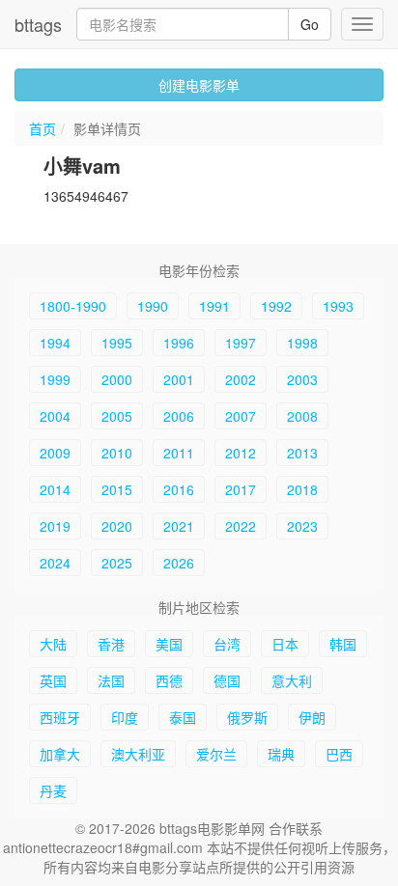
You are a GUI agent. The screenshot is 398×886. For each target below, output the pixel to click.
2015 (116, 489)
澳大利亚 (138, 753)
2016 (178, 489)
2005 (116, 416)
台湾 (227, 643)
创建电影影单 (199, 85)
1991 (214, 306)
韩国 (342, 643)
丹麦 (53, 790)
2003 (302, 379)
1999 (55, 379)
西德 (169, 680)
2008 (302, 416)
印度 (124, 717)
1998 (302, 342)
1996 (178, 342)
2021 (178, 526)
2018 (302, 489)
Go (309, 24)
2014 (55, 489)
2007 (240, 416)
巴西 (339, 753)
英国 (53, 680)
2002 (240, 379)
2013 (302, 452)
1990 (152, 306)
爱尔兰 (216, 753)
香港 (111, 643)
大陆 (53, 643)
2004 (55, 416)
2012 (240, 452)
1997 (240, 342)
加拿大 (60, 753)
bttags (38, 24)
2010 (116, 452)
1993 (338, 306)
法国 (111, 680)
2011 (178, 452)
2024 (55, 562)
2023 (302, 526)
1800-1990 (73, 306)
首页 (42, 128)
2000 (116, 379)
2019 (55, 526)
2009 (55, 452)
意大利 (291, 680)
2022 (240, 526)
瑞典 (281, 753)
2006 (178, 416)
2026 (178, 562)
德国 (227, 680)
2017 (240, 489)
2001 (178, 379)
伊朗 (312, 717)
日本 (284, 643)
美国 (169, 643)
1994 (55, 342)
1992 (276, 306)
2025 (116, 562)
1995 (116, 342)
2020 (116, 526)
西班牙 (60, 717)
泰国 (182, 717)
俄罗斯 (247, 717)
